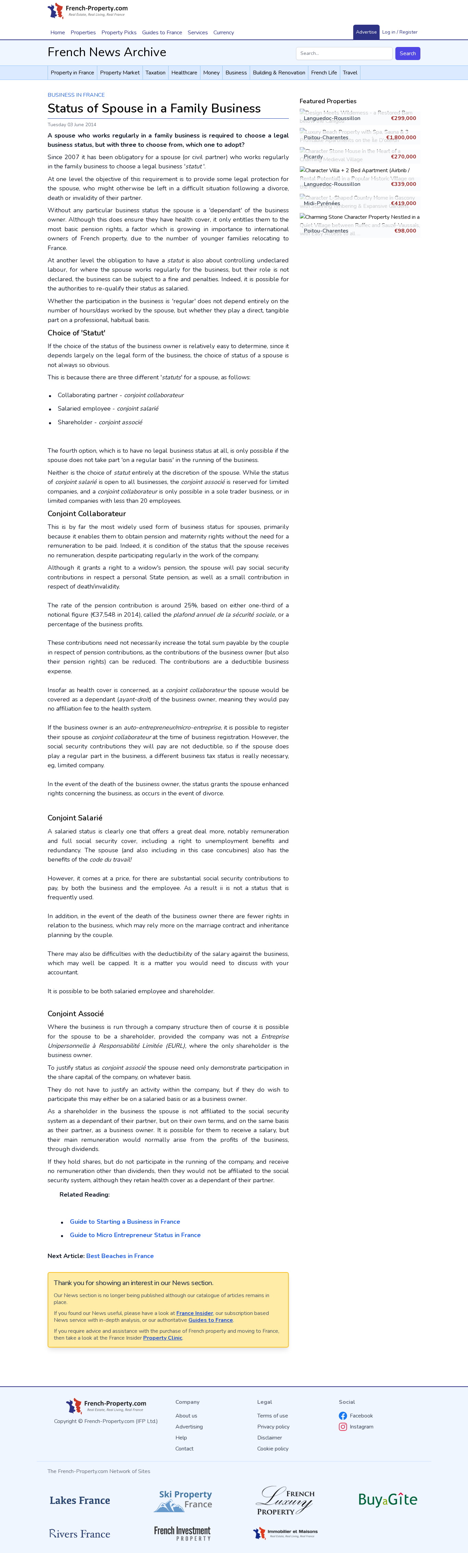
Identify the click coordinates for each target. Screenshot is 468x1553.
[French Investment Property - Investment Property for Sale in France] (182, 1534)
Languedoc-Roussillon (332, 118)
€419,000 (403, 203)
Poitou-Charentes (326, 137)
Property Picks (119, 32)
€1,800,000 (401, 137)
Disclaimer (269, 1438)
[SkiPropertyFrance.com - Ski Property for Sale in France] (182, 1500)
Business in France (76, 95)
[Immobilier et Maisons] (285, 1533)
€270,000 (403, 157)
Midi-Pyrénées (322, 203)
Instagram (361, 1427)
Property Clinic (162, 1338)
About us (186, 1416)
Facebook (361, 1416)
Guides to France (210, 1320)
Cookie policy (272, 1449)
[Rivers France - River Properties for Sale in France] (80, 1533)
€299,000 (403, 118)
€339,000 (403, 184)
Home (57, 32)
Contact (184, 1449)
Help (181, 1438)
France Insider (194, 1313)
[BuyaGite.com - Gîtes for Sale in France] (388, 1500)
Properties (83, 32)
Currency (223, 32)
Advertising (189, 1427)
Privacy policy (273, 1427)
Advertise (366, 32)
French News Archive (107, 52)
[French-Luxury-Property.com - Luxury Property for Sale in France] (285, 1500)
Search (408, 53)
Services (198, 32)
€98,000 (405, 231)
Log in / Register (400, 32)
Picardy (313, 157)
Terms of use (272, 1416)
